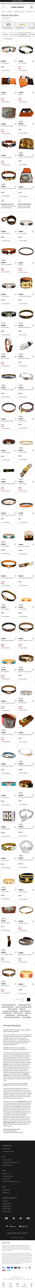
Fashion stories (7, 1211)
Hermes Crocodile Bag (10, 1011)
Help (4, 1187)
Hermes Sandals (22, 1015)
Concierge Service (8, 1151)
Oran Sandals (26, 1017)
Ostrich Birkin (18, 1013)
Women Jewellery (19, 12)
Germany (24, 1279)
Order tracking (7, 1160)
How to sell (6, 1174)
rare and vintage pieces (20, 1095)
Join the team (7, 1209)
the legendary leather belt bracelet (17, 1108)
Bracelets (29, 12)
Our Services (7, 1145)
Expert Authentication (24, 204)
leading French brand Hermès (17, 1036)
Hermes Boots (10, 1015)
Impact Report (7, 1206)
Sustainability (7, 1204)
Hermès (9, 12)
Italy (31, 1279)
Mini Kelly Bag (7, 1013)
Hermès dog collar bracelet (11, 1129)
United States (18, 1279)
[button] (32, 7)
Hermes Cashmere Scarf (24, 1007)
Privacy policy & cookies (17, 1237)
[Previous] (13, 999)
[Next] (22, 999)
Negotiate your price (7, 204)
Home (3, 12)
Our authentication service (11, 1162)
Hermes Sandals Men (9, 1005)
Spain (28, 1279)
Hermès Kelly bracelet (10, 1131)
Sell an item (6, 1179)
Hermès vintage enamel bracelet (13, 1132)
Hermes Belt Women (24, 1005)
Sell (4, 1170)
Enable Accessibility (17, 1)
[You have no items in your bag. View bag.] (32, 7)
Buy (4, 1157)
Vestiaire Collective (10, 1198)
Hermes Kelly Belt (7, 1007)
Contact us (6, 1192)
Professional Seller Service (11, 1181)
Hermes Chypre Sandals (12, 1017)
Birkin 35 (22, 1009)
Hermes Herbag (25, 1011)
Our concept (6, 1149)
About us (5, 1201)
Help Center (6, 1190)
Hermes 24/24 (12, 1009)
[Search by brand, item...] (3, 7)
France (4, 1279)
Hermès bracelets (17, 1056)
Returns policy (7, 1165)
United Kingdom (10, 1279)
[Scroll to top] (28, 999)
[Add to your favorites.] (16, 61)
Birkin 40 (28, 1013)
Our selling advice (8, 1176)
